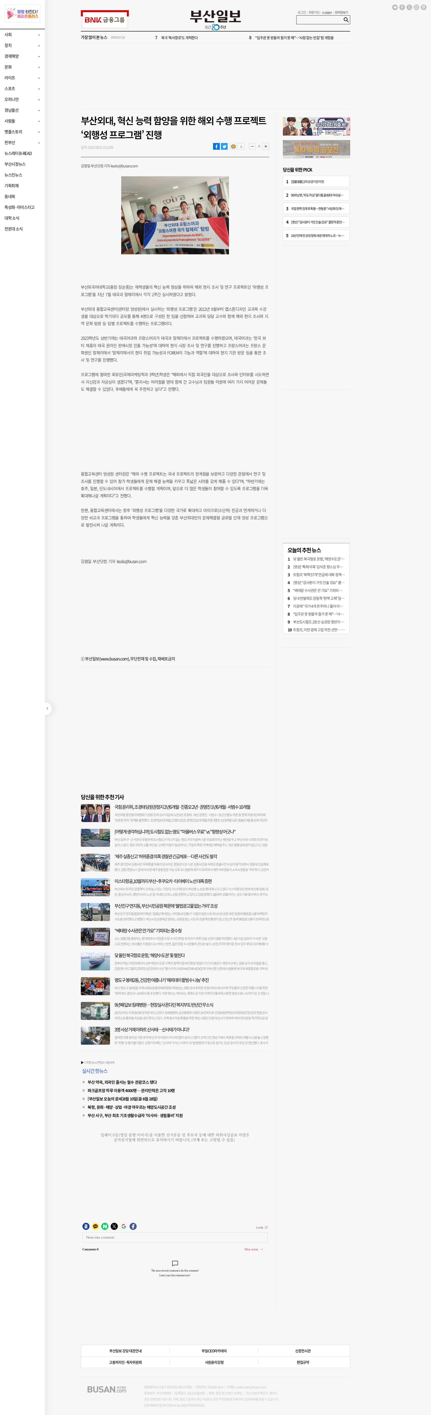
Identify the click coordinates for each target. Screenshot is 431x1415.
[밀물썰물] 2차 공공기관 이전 (307, 181)
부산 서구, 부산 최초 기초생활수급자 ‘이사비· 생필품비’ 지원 (135, 1115)
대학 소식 (11, 218)
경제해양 (11, 56)
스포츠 (9, 88)
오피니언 (11, 99)
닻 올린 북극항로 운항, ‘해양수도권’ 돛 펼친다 (149, 955)
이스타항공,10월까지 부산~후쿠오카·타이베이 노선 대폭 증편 (162, 881)
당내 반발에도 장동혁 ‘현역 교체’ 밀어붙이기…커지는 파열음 (334, 598)
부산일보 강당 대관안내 (125, 1350)
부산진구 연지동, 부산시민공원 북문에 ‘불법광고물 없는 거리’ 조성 (165, 906)
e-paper (327, 12)
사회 (7, 34)
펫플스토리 (13, 132)
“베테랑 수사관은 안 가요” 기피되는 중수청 (147, 930)
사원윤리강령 (214, 1362)
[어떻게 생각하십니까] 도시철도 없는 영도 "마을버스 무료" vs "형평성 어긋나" (174, 831)
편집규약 (303, 1362)
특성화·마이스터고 (19, 207)
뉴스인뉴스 (13, 175)
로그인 (302, 12)
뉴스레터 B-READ (17, 153)
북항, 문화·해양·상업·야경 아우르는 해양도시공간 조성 (132, 1107)
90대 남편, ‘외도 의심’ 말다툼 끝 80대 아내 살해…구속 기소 (324, 195)
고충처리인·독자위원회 (125, 1362)
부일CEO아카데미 (214, 1350)
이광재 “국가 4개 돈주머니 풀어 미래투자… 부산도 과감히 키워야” (338, 606)
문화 (7, 67)
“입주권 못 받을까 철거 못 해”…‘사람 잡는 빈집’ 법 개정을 (294, 37)
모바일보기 (341, 12)
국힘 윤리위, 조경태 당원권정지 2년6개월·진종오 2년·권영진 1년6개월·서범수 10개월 (182, 807)
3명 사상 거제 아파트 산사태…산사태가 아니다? (151, 1029)
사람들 (9, 121)
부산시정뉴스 (15, 164)
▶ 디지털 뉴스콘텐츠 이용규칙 (97, 1062)
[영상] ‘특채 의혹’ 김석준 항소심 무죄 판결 (321, 566)
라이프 (9, 78)
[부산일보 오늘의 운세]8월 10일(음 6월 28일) (123, 1099)
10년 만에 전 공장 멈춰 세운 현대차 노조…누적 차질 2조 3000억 (326, 235)
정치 (7, 45)
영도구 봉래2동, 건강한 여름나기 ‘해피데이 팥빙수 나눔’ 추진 (161, 980)
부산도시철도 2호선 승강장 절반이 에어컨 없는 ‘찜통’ (329, 621)
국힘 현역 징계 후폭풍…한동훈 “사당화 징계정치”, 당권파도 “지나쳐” (330, 208)
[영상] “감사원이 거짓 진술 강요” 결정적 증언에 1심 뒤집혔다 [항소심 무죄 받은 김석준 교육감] (344, 222)
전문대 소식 (13, 229)
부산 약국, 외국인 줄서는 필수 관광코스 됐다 (122, 1082)
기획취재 (11, 186)
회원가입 (314, 12)
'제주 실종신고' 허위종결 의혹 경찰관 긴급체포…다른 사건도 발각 (165, 856)
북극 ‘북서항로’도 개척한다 (179, 37)
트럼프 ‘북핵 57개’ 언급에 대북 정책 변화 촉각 (324, 574)
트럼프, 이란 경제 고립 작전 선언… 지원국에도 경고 (328, 629)
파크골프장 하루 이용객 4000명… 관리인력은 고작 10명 (131, 1090)
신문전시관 (303, 1350)
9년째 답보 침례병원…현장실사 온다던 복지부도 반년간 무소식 (163, 1004)
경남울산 (11, 110)
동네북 (9, 196)
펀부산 (9, 142)
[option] (242, 37)
